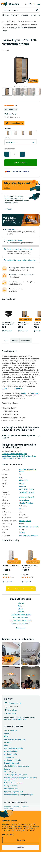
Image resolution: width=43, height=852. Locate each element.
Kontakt (7, 733)
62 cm (21, 509)
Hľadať (37, 10)
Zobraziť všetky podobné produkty (21, 589)
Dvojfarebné (29, 497)
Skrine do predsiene (20, 617)
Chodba (22, 503)
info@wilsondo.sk (14, 703)
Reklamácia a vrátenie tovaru (15, 739)
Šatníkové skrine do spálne (21, 614)
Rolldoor (34, 536)
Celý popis (8, 209)
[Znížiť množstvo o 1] (6, 154)
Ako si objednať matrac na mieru (16, 766)
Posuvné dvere (24, 536)
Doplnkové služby (11, 754)
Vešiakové (23, 492)
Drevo (21, 497)
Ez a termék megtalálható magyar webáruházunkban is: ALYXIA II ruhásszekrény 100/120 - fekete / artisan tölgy (19, 456)
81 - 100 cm (23, 527)
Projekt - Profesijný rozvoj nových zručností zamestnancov (20, 779)
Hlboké (31, 489)
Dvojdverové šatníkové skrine (27, 470)
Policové (31, 492)
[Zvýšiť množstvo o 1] (22, 154)
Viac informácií (8, 834)
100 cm (22, 521)
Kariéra (7, 769)
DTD (20, 477)
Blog (6, 745)
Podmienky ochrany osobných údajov (18, 795)
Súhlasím (20, 847)
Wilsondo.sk (12, 710)
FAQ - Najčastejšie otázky (13, 748)
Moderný (22, 486)
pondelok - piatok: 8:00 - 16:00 (20, 718)
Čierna (21, 480)
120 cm (28, 521)
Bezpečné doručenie (12, 763)
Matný (21, 483)
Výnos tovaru (9, 757)
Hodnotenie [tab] (25, 340)
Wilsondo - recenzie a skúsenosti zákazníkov (16, 808)
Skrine (20, 609)
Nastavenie (21, 840)
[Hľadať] (25, 4)
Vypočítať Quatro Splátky (20, 171)
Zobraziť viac (21, 628)
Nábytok (21, 603)
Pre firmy (7, 742)
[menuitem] (5, 15)
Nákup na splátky (10, 786)
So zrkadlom (24, 500)
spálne (4, 388)
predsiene (19, 388)
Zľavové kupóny (10, 772)
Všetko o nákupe (10, 730)
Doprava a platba (10, 751)
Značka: (5, 50)
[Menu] (38, 4)
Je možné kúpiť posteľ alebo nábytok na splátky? (18, 436)
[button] (14, 86)
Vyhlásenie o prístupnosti (13, 792)
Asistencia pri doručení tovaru (15, 775)
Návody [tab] (14, 340)
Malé (21, 489)
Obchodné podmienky (12, 760)
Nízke (26, 489)
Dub (26, 480)
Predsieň (29, 503)
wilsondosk (12, 713)
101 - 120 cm (33, 527)
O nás (6, 736)
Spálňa (20, 606)
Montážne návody (11, 789)
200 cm (22, 533)
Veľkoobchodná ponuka (13, 783)
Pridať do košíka (20, 162)
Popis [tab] (5, 340)
